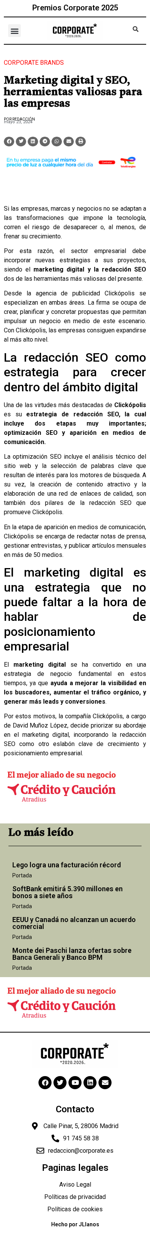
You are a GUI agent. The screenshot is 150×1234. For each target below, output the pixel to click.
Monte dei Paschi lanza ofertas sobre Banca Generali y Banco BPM (72, 953)
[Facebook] (45, 1082)
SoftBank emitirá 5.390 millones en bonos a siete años (67, 892)
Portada (22, 875)
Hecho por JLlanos (75, 1224)
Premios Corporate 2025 (75, 7)
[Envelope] (105, 1082)
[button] (14, 30)
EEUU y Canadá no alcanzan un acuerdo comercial (74, 923)
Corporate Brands (34, 62)
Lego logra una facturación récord (66, 865)
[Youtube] (75, 1082)
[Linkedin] (90, 1082)
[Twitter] (60, 1082)
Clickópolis (120, 293)
